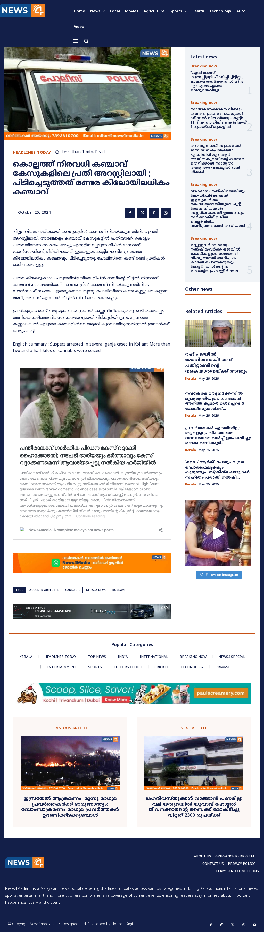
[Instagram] (222, 925)
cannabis (72, 590)
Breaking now (203, 66)
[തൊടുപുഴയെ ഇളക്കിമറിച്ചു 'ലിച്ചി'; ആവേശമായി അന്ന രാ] (218, 533)
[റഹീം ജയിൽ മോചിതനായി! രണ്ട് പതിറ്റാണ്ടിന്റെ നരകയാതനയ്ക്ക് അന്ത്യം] (218, 333)
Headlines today (32, 153)
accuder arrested (44, 590)
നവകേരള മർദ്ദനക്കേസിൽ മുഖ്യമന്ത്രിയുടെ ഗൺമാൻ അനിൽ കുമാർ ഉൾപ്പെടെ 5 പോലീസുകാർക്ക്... (214, 401)
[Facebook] (130, 213)
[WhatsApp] (166, 213)
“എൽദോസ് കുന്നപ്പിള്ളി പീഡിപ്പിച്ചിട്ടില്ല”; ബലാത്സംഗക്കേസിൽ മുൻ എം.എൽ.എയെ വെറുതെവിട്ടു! (217, 81)
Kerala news (96, 590)
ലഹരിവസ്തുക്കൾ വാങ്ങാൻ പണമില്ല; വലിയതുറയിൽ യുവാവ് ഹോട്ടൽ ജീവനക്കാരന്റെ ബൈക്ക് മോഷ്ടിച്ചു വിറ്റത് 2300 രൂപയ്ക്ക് (193, 807)
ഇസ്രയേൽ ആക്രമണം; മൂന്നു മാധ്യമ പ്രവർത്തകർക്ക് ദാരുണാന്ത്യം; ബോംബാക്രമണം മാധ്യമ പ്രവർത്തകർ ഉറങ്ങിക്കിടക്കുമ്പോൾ (70, 807)
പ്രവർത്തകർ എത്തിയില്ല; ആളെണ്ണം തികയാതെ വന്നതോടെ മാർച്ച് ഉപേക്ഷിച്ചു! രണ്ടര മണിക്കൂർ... (218, 436)
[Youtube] (255, 925)
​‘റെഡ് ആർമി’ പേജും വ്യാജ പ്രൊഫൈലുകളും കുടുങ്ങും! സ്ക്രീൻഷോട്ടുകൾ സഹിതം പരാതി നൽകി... (217, 470)
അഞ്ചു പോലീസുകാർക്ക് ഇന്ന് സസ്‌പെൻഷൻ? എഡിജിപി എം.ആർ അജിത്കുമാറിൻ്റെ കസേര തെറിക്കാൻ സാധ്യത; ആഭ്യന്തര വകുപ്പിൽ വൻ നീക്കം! (217, 159)
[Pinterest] (154, 213)
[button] (86, 41)
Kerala (190, 379)
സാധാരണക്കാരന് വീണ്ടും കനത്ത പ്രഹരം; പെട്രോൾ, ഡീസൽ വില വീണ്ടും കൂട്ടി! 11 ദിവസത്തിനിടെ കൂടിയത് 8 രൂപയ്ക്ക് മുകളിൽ (218, 118)
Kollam (118, 590)
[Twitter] (142, 213)
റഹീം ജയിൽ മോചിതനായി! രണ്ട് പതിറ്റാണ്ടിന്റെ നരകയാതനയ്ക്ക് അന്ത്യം (216, 363)
